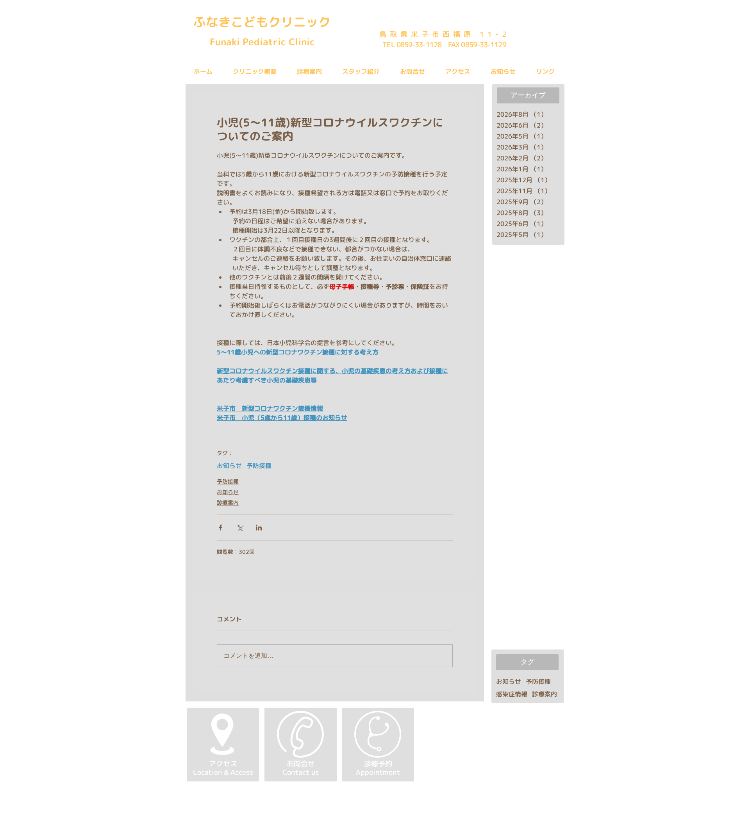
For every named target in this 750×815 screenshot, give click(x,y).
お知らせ (229, 466)
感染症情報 (511, 694)
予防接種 (258, 466)
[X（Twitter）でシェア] (239, 527)
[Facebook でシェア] (220, 527)
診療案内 (228, 502)
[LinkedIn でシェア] (258, 527)
